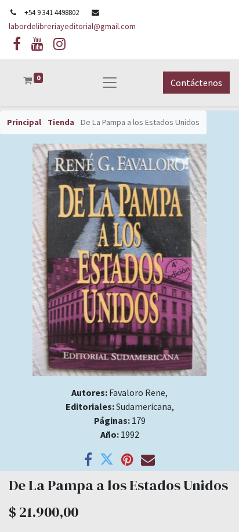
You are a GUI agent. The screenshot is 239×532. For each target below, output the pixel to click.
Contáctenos (196, 82)
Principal (24, 122)
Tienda (61, 122)
